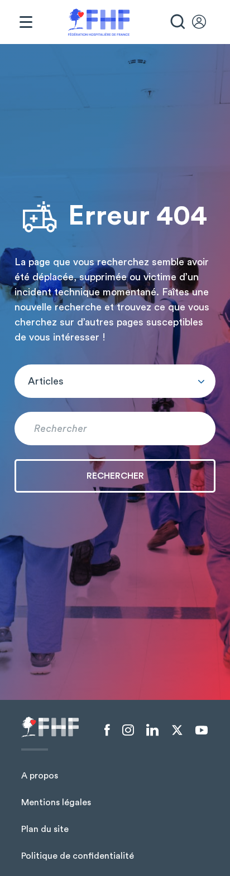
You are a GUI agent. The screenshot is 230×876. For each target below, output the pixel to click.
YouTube (201, 730)
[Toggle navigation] (26, 22)
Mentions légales (56, 802)
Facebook (107, 730)
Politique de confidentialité (77, 855)
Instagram (128, 730)
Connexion (204, 22)
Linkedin (152, 730)
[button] (115, 381)
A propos (39, 775)
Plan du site (45, 829)
